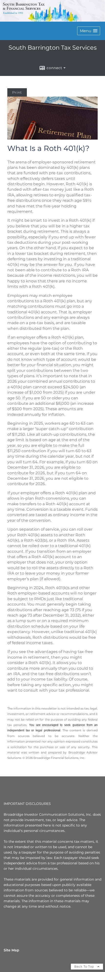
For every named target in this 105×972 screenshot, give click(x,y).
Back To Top (84, 966)
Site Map (11, 950)
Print (17, 92)
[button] (88, 31)
